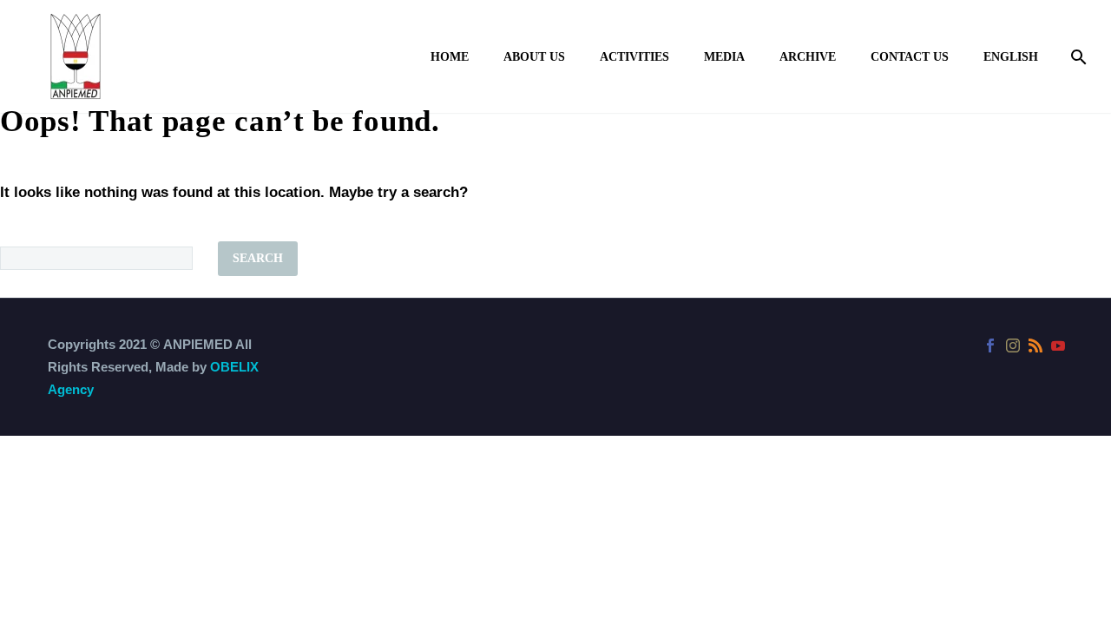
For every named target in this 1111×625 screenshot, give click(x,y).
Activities (634, 56)
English (1010, 56)
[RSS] (1035, 345)
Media (724, 56)
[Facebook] (990, 345)
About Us (534, 56)
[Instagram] (1013, 345)
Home (450, 56)
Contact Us (910, 56)
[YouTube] (1058, 345)
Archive (807, 56)
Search (258, 258)
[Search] (1077, 57)
